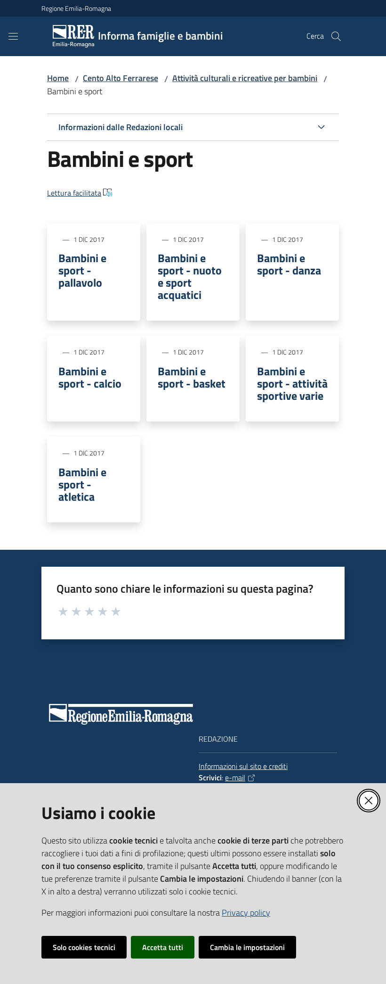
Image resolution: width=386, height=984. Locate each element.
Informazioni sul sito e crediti (243, 766)
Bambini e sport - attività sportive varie (292, 383)
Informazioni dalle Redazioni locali (120, 127)
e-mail (235, 777)
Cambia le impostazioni (247, 947)
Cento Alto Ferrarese (120, 78)
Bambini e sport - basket (191, 377)
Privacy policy (246, 912)
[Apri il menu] (13, 36)
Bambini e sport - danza (289, 264)
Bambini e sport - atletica (82, 484)
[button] (336, 36)
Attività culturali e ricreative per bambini (244, 78)
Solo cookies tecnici (84, 947)
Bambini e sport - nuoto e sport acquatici (190, 276)
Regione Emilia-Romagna (76, 8)
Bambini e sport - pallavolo (82, 270)
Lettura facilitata (74, 192)
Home (58, 78)
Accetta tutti (162, 947)
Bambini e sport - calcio (89, 377)
